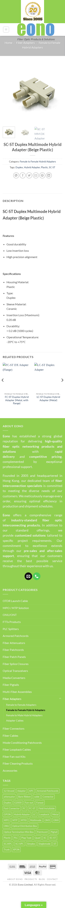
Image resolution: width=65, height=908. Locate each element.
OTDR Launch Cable (15, 600)
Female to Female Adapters (21, 704)
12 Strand (9, 790)
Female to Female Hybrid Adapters (38, 161)
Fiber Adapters (25, 42)
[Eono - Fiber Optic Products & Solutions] (36, 29)
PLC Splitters (11, 629)
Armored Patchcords (16, 635)
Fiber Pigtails (11, 684)
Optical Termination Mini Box (19, 831)
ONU (6, 826)
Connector (48, 796)
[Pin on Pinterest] (42, 175)
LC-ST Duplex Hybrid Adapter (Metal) (48, 399)
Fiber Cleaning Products (18, 763)
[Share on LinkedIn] (49, 175)
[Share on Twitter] (29, 175)
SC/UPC (19, 843)
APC (31, 790)
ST (55, 843)
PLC (16, 837)
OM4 (56, 820)
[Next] (56, 93)
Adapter (21, 790)
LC (34, 814)
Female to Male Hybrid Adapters (24, 715)
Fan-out (29, 802)
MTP (15, 820)
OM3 (47, 820)
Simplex (31, 843)
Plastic (44, 167)
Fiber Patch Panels (14, 656)
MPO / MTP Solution (16, 608)
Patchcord (42, 831)
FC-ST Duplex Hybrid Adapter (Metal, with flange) (17, 400)
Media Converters (14, 677)
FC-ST (32, 808)
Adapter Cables (14, 720)
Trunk (7, 849)
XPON (16, 849)
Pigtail (54, 831)
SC (45, 837)
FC (24, 808)
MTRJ (24, 820)
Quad (37, 837)
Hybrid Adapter (32, 167)
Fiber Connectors (13, 728)
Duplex (19, 167)
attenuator (9, 796)
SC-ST (52, 167)
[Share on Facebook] (23, 175)
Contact (52, 879)
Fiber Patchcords (13, 649)
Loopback (44, 814)
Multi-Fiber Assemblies (17, 691)
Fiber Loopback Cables (17, 749)
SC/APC (8, 843)
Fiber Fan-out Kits (14, 756)
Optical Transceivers (15, 670)
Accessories (10, 770)
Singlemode (44, 843)
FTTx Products (12, 622)
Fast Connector (12, 808)
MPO (6, 820)
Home (8, 42)
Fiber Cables (10, 735)
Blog (42, 879)
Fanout (40, 802)
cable (36, 796)
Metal (55, 814)
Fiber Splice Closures (16, 664)
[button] (6, 29)
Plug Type (26, 837)
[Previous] (8, 93)
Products (31, 879)
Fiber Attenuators (14, 643)
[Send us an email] (28, 576)
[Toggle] (60, 698)
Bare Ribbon (24, 796)
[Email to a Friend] (36, 175)
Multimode (35, 820)
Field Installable (47, 808)
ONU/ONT (10, 614)
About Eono (15, 879)
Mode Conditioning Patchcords (22, 742)
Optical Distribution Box (24, 826)
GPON (7, 814)
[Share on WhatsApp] (16, 175)
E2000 (18, 802)
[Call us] (36, 576)
